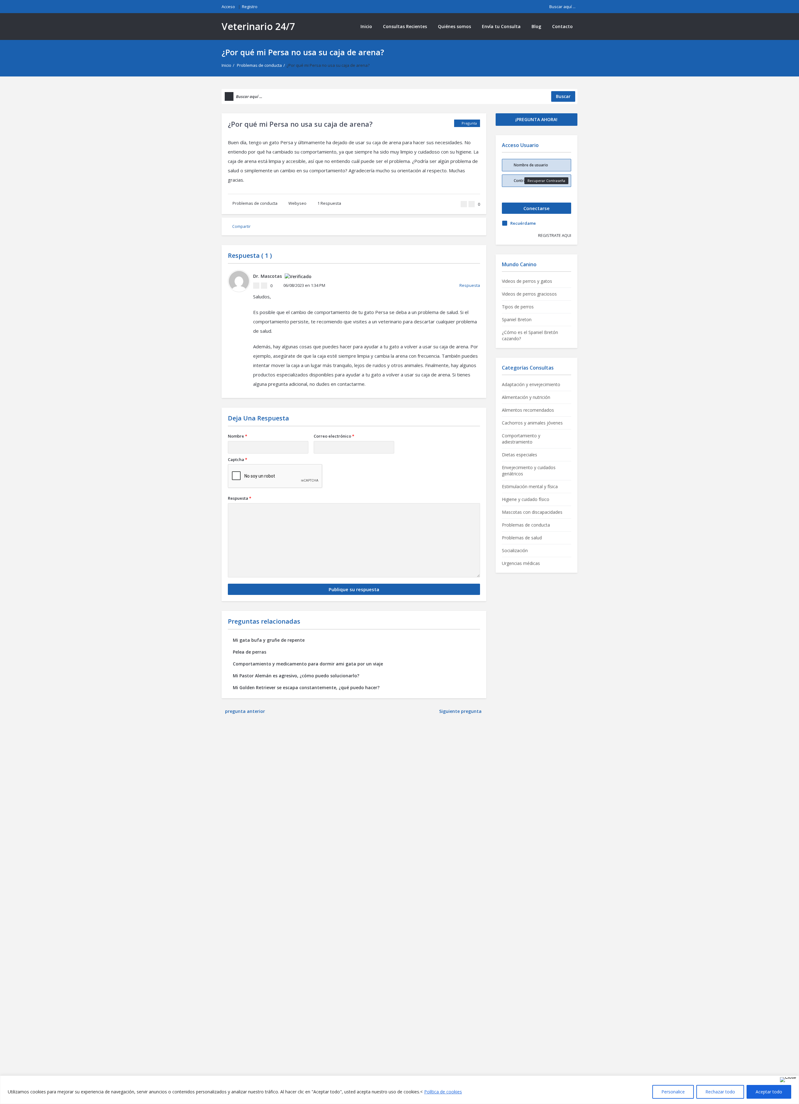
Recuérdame (523, 223)
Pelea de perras (249, 652)
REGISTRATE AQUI (554, 235)
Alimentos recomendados (528, 410)
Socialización (515, 550)
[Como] (464, 204)
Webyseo (297, 203)
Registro (249, 6)
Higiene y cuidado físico (525, 499)
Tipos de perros (518, 307)
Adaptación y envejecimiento (531, 384)
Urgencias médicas (521, 563)
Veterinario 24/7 (258, 26)
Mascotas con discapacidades (532, 512)
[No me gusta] (471, 204)
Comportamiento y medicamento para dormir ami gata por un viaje (308, 664)
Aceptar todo (769, 1092)
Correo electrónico (334, 436)
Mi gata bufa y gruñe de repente (269, 640)
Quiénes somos (454, 26)
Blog (536, 26)
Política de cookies (443, 1092)
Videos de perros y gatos (527, 281)
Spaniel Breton (517, 319)
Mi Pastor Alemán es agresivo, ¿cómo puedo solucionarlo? (296, 676)
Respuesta (329, 203)
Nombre (237, 436)
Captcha (237, 459)
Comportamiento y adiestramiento (521, 439)
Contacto (562, 26)
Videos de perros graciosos (529, 294)
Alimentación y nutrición (526, 397)
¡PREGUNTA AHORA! (536, 119)
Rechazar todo (720, 1092)
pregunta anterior (245, 711)
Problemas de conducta (259, 65)
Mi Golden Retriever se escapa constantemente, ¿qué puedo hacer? (306, 687)
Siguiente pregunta (461, 711)
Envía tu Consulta (501, 26)
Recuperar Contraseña (546, 180)
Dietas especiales (519, 455)
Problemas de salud (522, 538)
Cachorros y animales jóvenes (532, 423)
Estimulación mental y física (530, 486)
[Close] (788, 1079)
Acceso (228, 6)
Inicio (366, 26)
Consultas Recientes (405, 26)
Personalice (673, 1092)
